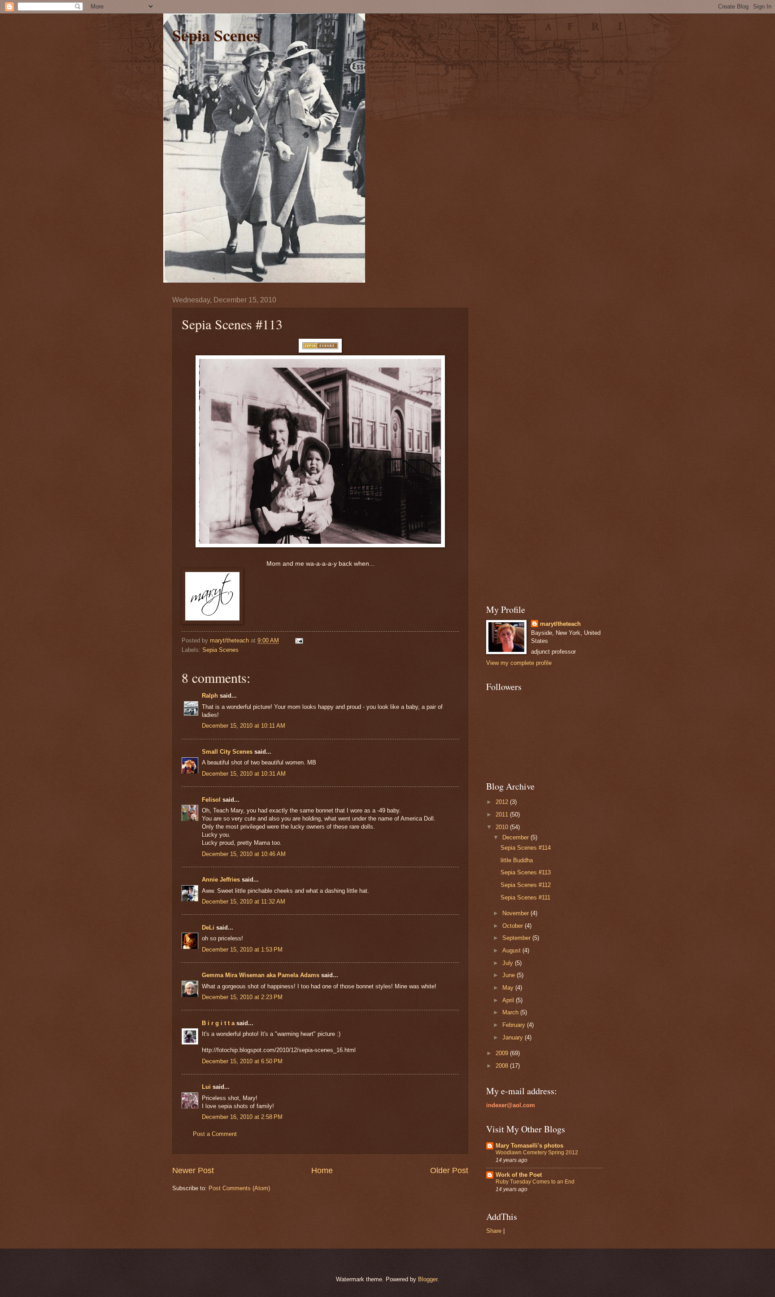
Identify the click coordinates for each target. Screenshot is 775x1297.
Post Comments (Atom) (239, 1188)
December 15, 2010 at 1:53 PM (242, 949)
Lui (206, 1086)
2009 (503, 1053)
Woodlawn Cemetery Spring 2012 (537, 1152)
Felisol (212, 799)
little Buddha (517, 860)
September (517, 938)
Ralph (210, 695)
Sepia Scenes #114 (526, 847)
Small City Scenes (227, 751)
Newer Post (193, 1170)
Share (493, 1230)
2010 (503, 827)
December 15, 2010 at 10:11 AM (243, 725)
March (511, 1012)
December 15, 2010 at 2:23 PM (242, 997)
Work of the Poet (519, 1174)
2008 (503, 1065)
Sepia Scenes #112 (526, 885)
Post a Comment (215, 1134)
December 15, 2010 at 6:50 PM (242, 1061)
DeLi (208, 927)
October (513, 925)
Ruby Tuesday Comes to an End (535, 1182)
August (512, 950)
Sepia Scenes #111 (525, 897)
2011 (503, 814)
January (513, 1037)
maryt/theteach (560, 623)
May (508, 987)
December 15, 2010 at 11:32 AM (243, 901)
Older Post (449, 1170)
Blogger (427, 1279)
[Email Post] (298, 640)
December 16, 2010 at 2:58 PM (242, 1117)
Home (322, 1170)
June (509, 975)
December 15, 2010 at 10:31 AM (244, 773)
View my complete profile (519, 662)
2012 (503, 802)
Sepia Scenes (216, 35)
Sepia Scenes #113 (526, 872)
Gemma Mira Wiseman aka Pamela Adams (260, 975)
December (516, 837)
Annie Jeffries (221, 879)
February (514, 1025)
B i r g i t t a (218, 1023)
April (509, 1000)
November (516, 913)
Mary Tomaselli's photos (529, 1145)
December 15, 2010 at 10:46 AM (244, 854)
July (508, 963)
